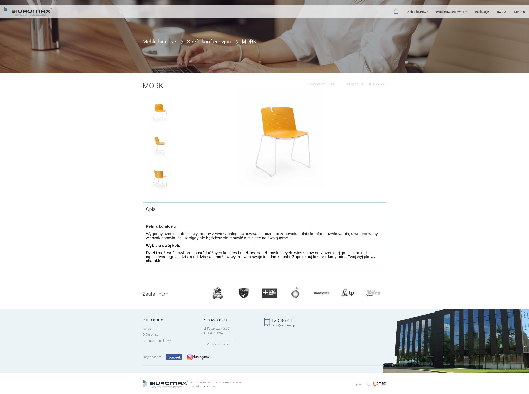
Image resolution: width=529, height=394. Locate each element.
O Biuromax (150, 334)
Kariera (147, 328)
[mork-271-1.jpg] (159, 145)
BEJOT (331, 84)
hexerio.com (210, 386)
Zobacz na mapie (218, 344)
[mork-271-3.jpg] (159, 177)
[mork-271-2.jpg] (160, 112)
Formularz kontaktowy (157, 341)
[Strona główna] (28, 10)
